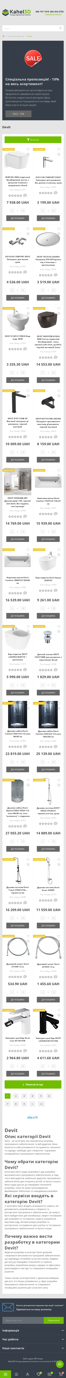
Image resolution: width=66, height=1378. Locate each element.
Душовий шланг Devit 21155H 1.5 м (17, 965)
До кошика (17, 218)
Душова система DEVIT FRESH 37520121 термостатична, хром (48, 811)
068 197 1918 (42, 11)
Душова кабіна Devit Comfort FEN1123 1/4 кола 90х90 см (17, 734)
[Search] (60, 28)
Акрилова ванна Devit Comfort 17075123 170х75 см (48, 501)
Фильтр (34, 139)
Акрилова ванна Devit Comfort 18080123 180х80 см (17, 580)
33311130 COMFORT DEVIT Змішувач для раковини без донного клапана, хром (48, 180)
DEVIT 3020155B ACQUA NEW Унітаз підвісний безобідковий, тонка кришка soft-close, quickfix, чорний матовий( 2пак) (48, 342)
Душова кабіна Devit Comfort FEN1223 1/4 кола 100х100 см (48, 734)
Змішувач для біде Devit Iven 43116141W (17, 1039)
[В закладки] (28, 150)
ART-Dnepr (38, 1358)
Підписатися (53, 1320)
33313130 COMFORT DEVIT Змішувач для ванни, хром (17, 259)
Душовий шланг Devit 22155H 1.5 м (48, 965)
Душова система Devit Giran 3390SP (48, 888)
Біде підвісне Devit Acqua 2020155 (48, 579)
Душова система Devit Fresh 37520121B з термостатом (17, 890)
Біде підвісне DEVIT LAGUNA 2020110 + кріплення (17, 657)
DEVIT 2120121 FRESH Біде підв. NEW (17, 337)
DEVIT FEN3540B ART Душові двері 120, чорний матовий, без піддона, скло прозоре (17, 502)
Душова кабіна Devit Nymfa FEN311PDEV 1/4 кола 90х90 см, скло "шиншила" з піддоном (18, 812)
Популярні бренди (16, 36)
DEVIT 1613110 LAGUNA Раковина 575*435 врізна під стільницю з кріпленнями (48, 260)
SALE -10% (18, 114)
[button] (27, 1374)
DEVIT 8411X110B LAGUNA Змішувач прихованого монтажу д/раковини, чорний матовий (48, 422)
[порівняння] (28, 154)
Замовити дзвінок (53, 14)
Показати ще (34, 1084)
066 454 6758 (57, 11)
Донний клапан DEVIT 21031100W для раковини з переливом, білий (48, 657)
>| (41, 1104)
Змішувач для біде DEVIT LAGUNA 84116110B (48, 1039)
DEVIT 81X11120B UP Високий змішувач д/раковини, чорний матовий (18, 422)
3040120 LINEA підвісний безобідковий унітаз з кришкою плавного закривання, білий (17, 181)
